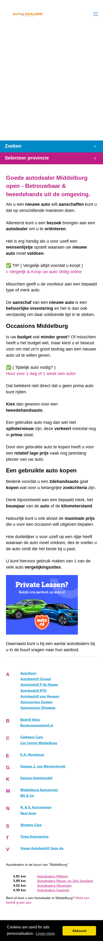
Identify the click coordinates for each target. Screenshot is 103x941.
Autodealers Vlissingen (54, 885)
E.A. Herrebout (32, 754)
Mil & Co (27, 795)
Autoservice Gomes (36, 702)
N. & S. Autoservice (36, 807)
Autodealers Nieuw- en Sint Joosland (65, 881)
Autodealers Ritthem (52, 876)
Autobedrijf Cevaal (35, 679)
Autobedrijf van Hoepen (39, 696)
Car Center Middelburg (38, 743)
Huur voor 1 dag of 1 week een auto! (41, 373)
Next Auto (28, 813)
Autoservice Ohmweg (37, 708)
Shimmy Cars (31, 825)
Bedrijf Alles (30, 719)
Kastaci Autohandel (36, 778)
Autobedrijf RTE (33, 690)
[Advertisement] (51, 87)
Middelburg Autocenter (39, 790)
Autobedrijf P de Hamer (39, 684)
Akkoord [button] (79, 931)
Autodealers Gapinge (53, 890)
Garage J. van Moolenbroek (42, 766)
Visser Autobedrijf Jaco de (41, 848)
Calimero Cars (31, 737)
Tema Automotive (34, 836)
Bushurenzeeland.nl (36, 725)
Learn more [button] (45, 933)
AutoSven (28, 673)
